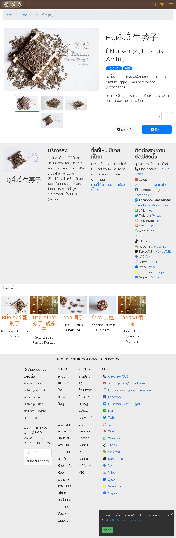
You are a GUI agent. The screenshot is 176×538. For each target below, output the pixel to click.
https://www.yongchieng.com (130, 390)
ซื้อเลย (159, 129)
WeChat (160, 246)
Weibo (155, 225)
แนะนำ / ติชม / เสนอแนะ (63, 513)
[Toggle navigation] (171, 4)
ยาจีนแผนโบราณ (18, 15)
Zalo (151, 266)
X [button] (172, 513)
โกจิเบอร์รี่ (64, 486)
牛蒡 (127, 68)
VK (148, 256)
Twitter (157, 215)
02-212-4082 (118, 376)
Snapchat (162, 272)
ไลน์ (149, 210)
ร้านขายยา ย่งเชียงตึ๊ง (13, 4)
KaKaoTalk (163, 251)
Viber (153, 261)
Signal (155, 277)
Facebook (142, 194)
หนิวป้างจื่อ (114, 68)
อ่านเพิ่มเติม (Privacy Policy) (124, 520)
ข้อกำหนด (64, 499)
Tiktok (154, 241)
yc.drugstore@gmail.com (153, 184)
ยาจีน (61, 376)
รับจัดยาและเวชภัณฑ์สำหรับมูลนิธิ (64, 424)
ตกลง (107, 530)
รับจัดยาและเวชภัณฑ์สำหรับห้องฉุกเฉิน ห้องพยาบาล (65, 458)
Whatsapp (142, 236)
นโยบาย (63, 493)
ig (157, 220)
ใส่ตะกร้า (126, 129)
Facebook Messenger (152, 205)
